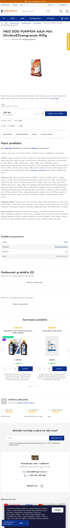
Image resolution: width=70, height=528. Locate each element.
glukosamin (33, 170)
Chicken (34, 148)
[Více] (65, 18)
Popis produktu (7, 134)
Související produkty (46, 134)
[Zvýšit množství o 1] (42, 113)
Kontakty (15, 5)
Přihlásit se (56, 438)
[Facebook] (41, 485)
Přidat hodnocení (35, 282)
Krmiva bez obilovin (61, 247)
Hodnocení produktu (22, 134)
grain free (8, 148)
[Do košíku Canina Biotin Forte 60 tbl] (59, 368)
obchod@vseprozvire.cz (36, 471)
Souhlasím (57, 510)
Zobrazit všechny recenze (25, 403)
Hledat (48, 11)
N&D (20, 121)
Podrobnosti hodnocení (28, 39)
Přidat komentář (20, 304)
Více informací (55, 98)
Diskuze (34, 134)
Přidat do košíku (56, 114)
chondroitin (42, 170)
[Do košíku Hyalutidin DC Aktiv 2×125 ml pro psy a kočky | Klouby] (25, 368)
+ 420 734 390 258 (61, 11)
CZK (52, 5)
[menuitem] (4, 18)
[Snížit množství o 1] (36, 113)
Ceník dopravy (5, 5)
